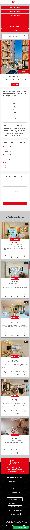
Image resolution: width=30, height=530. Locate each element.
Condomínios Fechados (14, 514)
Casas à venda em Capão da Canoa (15, 496)
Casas (15, 23)
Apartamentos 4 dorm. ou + (15, 19)
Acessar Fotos (15, 84)
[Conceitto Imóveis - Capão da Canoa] (15, 462)
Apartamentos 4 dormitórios (14, 488)
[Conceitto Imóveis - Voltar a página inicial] (15, 2)
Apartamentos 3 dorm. (15, 15)
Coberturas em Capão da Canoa (14, 492)
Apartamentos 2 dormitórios (14, 481)
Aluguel (15, 30)
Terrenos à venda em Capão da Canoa (14, 503)
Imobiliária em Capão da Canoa (15, 506)
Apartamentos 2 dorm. (15, 11)
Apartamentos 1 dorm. (15, 7)
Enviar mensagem (15, 203)
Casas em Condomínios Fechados (14, 499)
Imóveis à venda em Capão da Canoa (14, 510)
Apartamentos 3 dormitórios (14, 485)
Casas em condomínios (15, 26)
